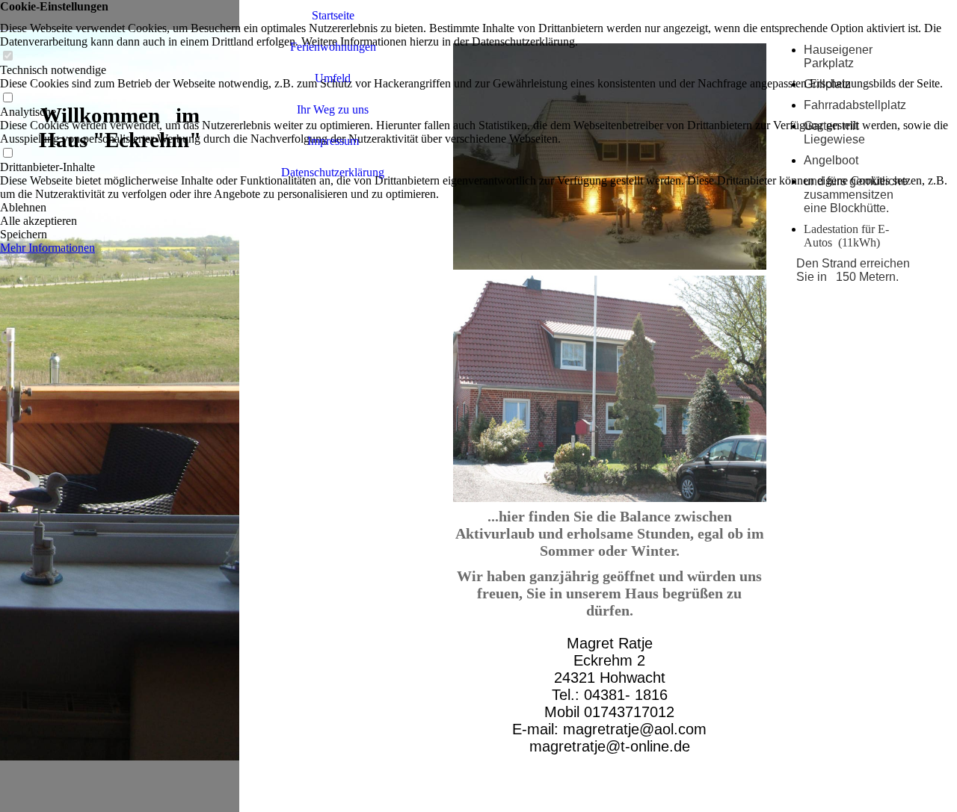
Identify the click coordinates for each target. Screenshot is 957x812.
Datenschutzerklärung (332, 172)
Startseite (333, 15)
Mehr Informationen (47, 247)
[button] (478, 207)
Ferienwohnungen (333, 46)
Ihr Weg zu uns (333, 109)
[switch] (7, 56)
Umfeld (333, 78)
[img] (119, 406)
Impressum (333, 140)
